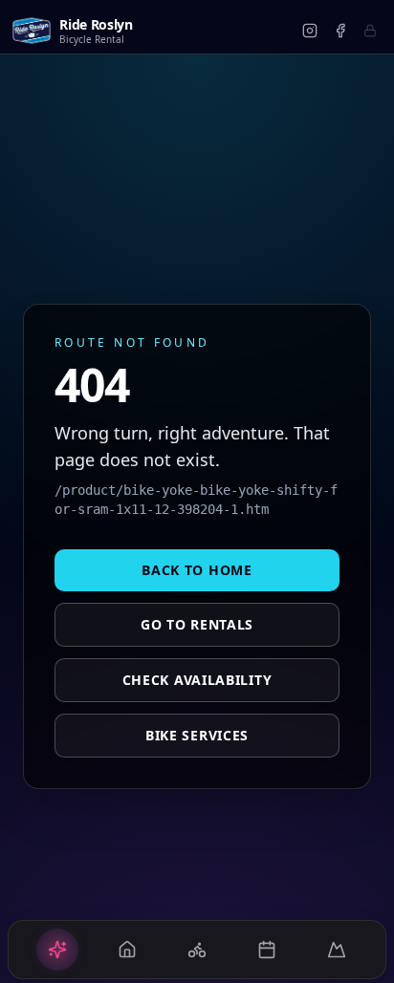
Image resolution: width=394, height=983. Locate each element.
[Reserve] (267, 950)
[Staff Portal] (370, 30)
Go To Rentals (197, 624)
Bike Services (197, 735)
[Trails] (337, 950)
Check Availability (197, 680)
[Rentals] (127, 950)
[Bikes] (197, 950)
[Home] (57, 950)
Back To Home (197, 570)
